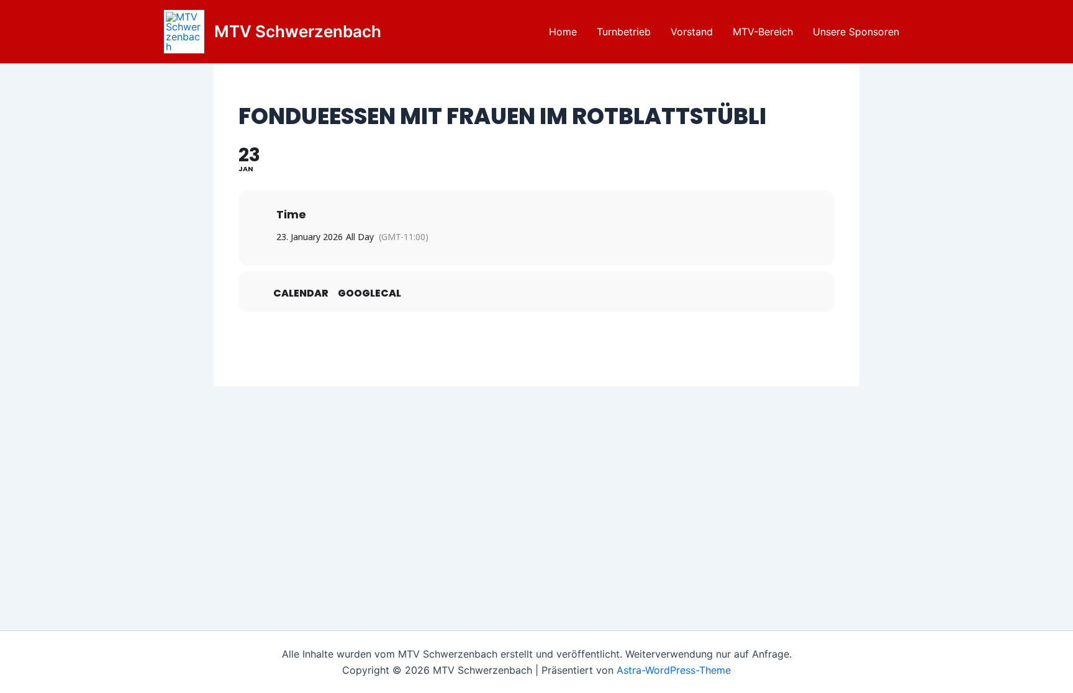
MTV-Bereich (763, 31)
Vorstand (692, 31)
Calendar (300, 293)
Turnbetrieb (624, 31)
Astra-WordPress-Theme (674, 670)
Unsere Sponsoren (856, 31)
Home (563, 31)
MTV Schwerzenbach (297, 31)
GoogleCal (369, 293)
